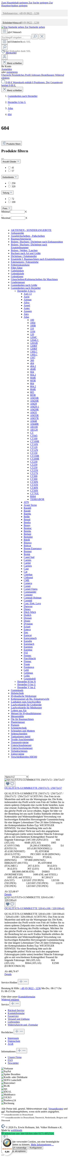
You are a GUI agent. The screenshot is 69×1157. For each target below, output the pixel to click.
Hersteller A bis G (26, 291)
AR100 (34, 427)
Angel (27, 305)
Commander (30, 591)
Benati (27, 519)
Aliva (26, 302)
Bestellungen (48, 75)
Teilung (6, 193)
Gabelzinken (17, 270)
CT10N (34, 444)
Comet (27, 586)
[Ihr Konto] (4, 57)
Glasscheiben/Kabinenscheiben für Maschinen (34, 279)
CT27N (34, 473)
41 (13, 167)
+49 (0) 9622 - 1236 (30, 988)
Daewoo (28, 606)
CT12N (34, 450)
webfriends (16, 1130)
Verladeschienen (19, 751)
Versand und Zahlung (19, 1019)
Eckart (27, 626)
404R (33, 369)
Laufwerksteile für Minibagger (26, 707)
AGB (10, 1044)
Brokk (27, 554)
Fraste (27, 664)
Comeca (28, 583)
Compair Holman (32, 597)
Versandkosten (55, 1108)
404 (32, 363)
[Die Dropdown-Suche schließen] (42, 36)
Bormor (28, 551)
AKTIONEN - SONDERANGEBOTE (31, 230)
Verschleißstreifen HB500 (24, 756)
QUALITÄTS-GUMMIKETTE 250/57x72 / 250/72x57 (33, 788)
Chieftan (28, 574)
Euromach (29, 644)
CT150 (33, 453)
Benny (27, 525)
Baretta (27, 513)
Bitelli (27, 539)
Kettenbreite (8, 177)
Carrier (27, 563)
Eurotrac (28, 649)
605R (33, 380)
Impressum (13, 1038)
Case (26, 568)
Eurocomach (30, 638)
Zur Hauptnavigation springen (27, 4)
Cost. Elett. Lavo (32, 603)
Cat (25, 571)
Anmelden (6, 69)
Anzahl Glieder (10, 161)
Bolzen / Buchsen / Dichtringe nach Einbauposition (37, 241)
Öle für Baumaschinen (22, 719)
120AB (34, 343)
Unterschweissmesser (22, 748)
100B (33, 325)
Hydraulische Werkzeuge (23, 696)
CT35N (34, 484)
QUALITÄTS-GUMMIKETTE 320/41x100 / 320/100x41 (34, 908)
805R (33, 395)
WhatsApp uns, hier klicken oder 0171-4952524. (29, 1133)
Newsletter (13, 1063)
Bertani (27, 534)
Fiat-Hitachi (30, 658)
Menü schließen (14, 63)
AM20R (34, 400)
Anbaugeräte (17, 233)
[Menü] (4, 31)
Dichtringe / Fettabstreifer (24, 256)
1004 (32, 322)
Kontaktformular (26, 996)
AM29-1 (34, 406)
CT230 (33, 461)
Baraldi (27, 508)
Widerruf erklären (10, 999)
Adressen (36, 75)
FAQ (10, 1060)
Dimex (27, 609)
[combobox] (16, 37)
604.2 (33, 374)
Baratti (27, 510)
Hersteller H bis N (26, 681)
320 (13, 186)
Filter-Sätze (16, 267)
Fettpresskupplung (20, 264)
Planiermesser (18, 722)
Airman (27, 299)
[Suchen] (35, 36)
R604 (33, 496)
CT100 (33, 438)
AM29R (34, 409)
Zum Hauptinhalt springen (15, 2)
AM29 (33, 403)
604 (32, 372)
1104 (32, 331)
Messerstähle (17, 716)
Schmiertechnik (19, 727)
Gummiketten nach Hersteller (26, 288)
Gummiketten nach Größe (24, 285)
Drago (27, 620)
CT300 (33, 476)
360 (32, 360)
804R (33, 389)
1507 (32, 357)
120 (32, 334)
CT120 (33, 447)
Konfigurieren (36, 1148)
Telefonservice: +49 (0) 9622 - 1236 (20, 13)
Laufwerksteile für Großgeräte (26, 704)
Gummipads (17, 690)
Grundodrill (30, 678)
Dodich (27, 615)
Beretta (27, 531)
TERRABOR (37, 499)
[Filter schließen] (2, 158)
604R (33, 377)
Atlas (26, 317)
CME (26, 580)
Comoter (28, 594)
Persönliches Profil (21, 75)
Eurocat (28, 635)
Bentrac (28, 528)
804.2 (33, 386)
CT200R (34, 458)
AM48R (34, 424)
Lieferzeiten (14, 1022)
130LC (33, 351)
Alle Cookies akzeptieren (14, 1151)
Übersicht (6, 75)
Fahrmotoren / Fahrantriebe (25, 262)
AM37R (34, 418)
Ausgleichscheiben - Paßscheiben (28, 236)
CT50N (34, 490)
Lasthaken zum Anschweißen (26, 701)
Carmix (27, 560)
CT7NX (34, 493)
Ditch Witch (30, 612)
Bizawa (27, 542)
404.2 (33, 366)
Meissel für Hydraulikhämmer (26, 713)
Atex (26, 314)
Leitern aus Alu (18, 710)
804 (32, 383)
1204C (33, 337)
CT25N (34, 470)
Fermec (27, 655)
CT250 (33, 464)
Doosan (28, 618)
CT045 (33, 435)
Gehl (26, 670)
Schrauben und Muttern (23, 730)
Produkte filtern (13, 144)
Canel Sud (29, 557)
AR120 (34, 429)
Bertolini (28, 536)
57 (13, 170)
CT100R (34, 441)
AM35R (34, 415)
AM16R (34, 398)
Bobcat (27, 545)
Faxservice (13, 1016)
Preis (5, 208)
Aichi (26, 296)
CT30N (34, 482)
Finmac (27, 661)
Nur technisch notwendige (14, 1148)
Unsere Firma (15, 1057)
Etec (26, 632)
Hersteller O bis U (26, 684)
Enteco (27, 629)
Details (8, 894)
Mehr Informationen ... (42, 1144)
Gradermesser (18, 282)
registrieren (12, 72)
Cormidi (28, 600)
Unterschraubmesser (21, 745)
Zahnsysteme (17, 754)
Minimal (14, 211)
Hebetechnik (17, 693)
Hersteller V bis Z (26, 687)
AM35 (33, 412)
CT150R (34, 455)
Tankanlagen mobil (20, 736)
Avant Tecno (30, 505)
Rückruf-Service (16, 1010)
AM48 (33, 421)
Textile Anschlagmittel (22, 739)
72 (13, 198)
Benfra (27, 522)
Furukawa (29, 667)
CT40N (34, 487)
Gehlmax (28, 673)
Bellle (27, 516)
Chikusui (28, 577)
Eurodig (28, 641)
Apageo (28, 311)
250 (13, 183)
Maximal (14, 218)
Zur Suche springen (39, 2)
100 (13, 202)
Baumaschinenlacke (21, 238)
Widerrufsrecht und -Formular (23, 1024)
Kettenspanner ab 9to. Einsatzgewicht (30, 699)
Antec (27, 308)
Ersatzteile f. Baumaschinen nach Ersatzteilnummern (37, 259)
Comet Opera (30, 589)
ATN (26, 502)
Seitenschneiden (19, 733)
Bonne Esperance (33, 548)
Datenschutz (14, 1041)
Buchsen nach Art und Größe (26, 253)
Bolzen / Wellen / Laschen (24, 250)
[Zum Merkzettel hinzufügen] (9, 784)
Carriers (28, 565)
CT (32, 432)
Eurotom (28, 646)
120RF (33, 346)
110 (32, 328)
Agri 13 (28, 293)
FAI (26, 652)
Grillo (27, 675)
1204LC (34, 340)
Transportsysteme (20, 742)
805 (32, 392)
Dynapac (28, 623)
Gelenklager (17, 276)
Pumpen (15, 725)
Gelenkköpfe (17, 273)
